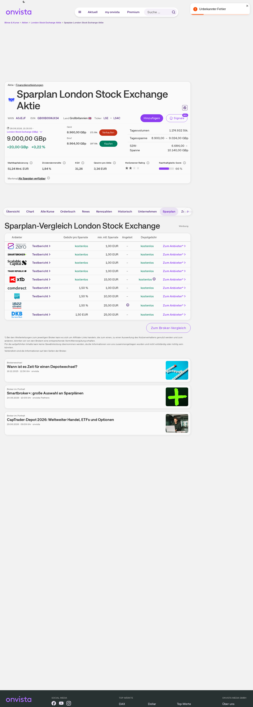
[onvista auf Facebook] (53, 704)
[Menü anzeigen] (80, 12)
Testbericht (40, 246)
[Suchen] (173, 12)
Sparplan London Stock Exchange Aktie (84, 22)
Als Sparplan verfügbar (32, 178)
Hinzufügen (152, 118)
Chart (30, 211)
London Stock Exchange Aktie (46, 22)
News (86, 211)
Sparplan (169, 211)
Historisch (125, 211)
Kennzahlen (104, 211)
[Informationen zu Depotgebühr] (154, 278)
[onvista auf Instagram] (68, 704)
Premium (133, 12)
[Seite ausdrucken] (184, 107)
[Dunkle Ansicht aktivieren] (23, 1)
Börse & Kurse (11, 22)
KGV (77, 162)
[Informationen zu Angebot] (127, 304)
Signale (179, 118)
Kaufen (108, 143)
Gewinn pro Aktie (102, 162)
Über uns (228, 704)
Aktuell (93, 12)
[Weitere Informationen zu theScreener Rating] (132, 169)
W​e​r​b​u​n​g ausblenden (130, 50)
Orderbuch (67, 211)
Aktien (25, 22)
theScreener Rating (135, 162)
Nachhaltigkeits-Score (170, 162)
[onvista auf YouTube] (61, 704)
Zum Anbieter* (173, 246)
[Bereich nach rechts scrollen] (188, 211)
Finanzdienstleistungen (29, 85)
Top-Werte (184, 704)
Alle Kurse (47, 211)
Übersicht (13, 211)
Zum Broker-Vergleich (168, 328)
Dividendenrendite (51, 162)
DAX (122, 704)
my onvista (112, 12)
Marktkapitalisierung (18, 162)
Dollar (152, 704)
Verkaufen (108, 132)
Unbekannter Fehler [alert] (212, 9)
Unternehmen (147, 211)
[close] (247, 5)
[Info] (31, 163)
